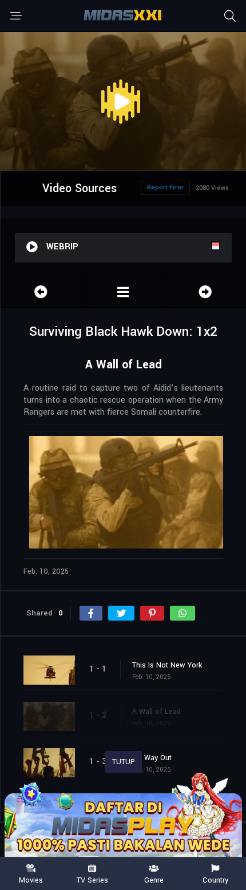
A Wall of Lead (156, 711)
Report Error (165, 187)
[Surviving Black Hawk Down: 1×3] (205, 292)
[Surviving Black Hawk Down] (123, 292)
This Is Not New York (167, 665)
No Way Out (152, 758)
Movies (31, 879)
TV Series (92, 879)
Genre (154, 879)
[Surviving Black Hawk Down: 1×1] (41, 292)
